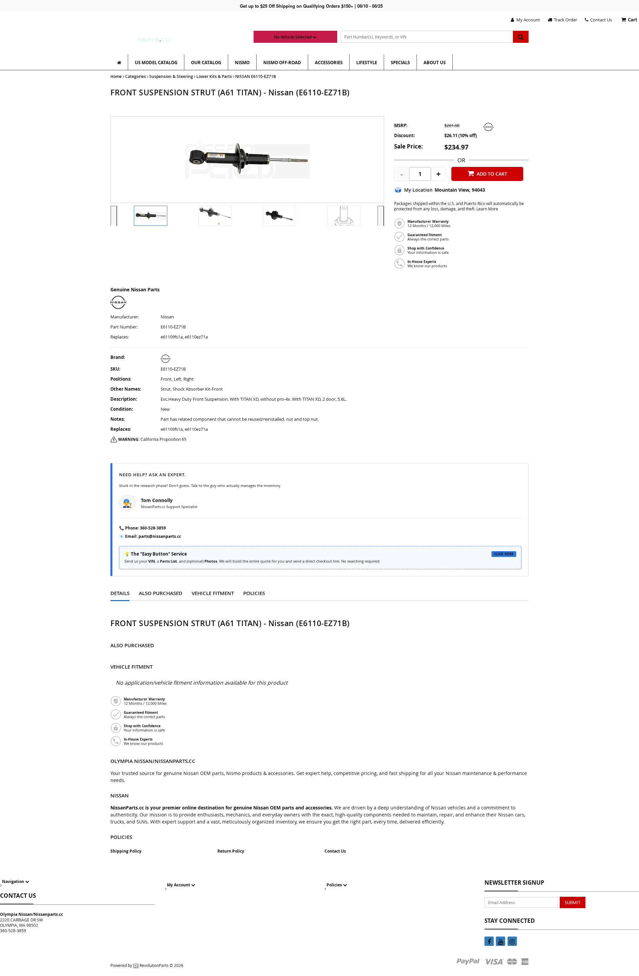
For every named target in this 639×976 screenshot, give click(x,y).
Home (116, 76)
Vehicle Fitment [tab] (213, 593)
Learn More (487, 208)
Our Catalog (206, 63)
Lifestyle (366, 63)
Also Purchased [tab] (160, 593)
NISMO (242, 63)
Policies (335, 885)
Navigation (13, 881)
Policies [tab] (254, 593)
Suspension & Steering (171, 76)
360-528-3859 (153, 528)
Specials (400, 63)
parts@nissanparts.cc (160, 536)
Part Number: (124, 327)
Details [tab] (119, 593)
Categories (135, 76)
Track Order (564, 20)
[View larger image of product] (150, 216)
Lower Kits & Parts (214, 76)
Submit (572, 902)
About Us (435, 63)
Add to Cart (492, 174)
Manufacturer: (124, 317)
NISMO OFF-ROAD (282, 63)
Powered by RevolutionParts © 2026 (146, 965)
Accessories (329, 63)
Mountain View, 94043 (460, 190)
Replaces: (119, 337)
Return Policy (230, 851)
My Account (527, 20)
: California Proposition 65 (152, 439)
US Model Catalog (156, 63)
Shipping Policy (126, 851)
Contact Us (600, 20)
